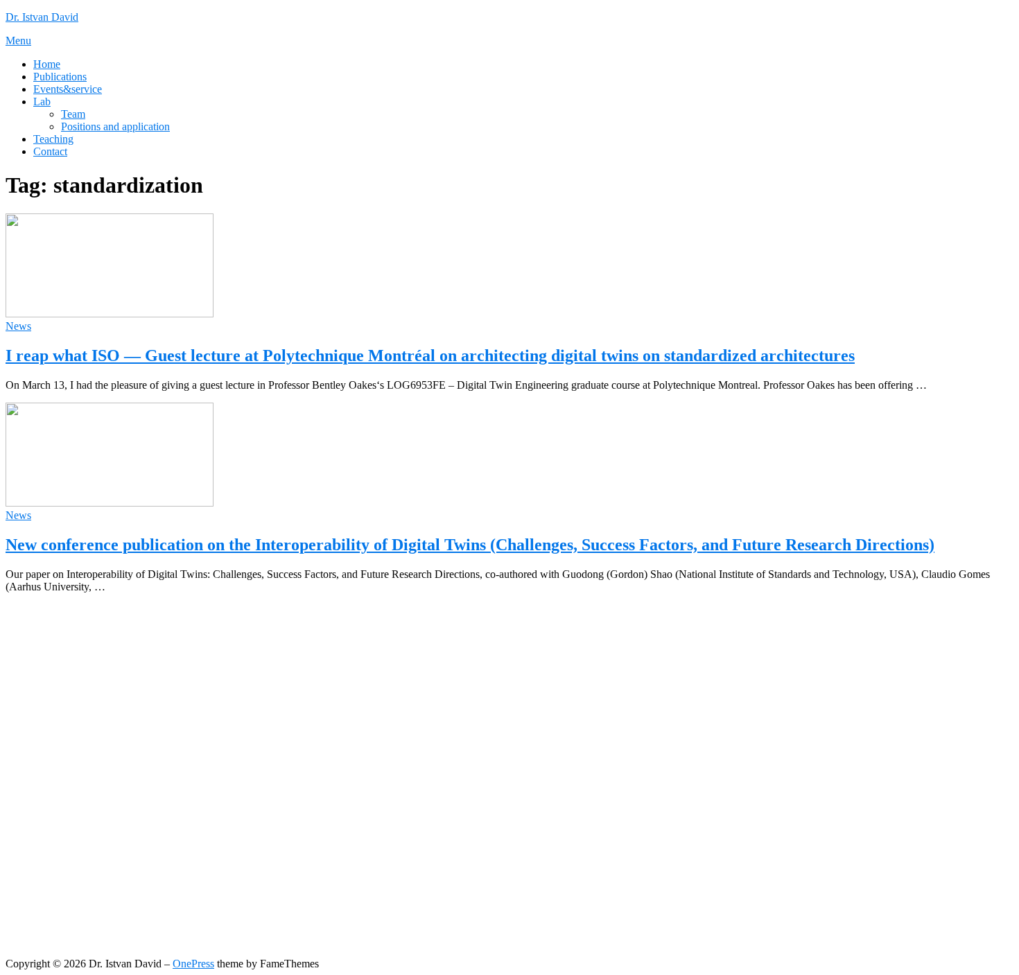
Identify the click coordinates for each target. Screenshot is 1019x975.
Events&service (67, 89)
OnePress (193, 963)
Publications (60, 76)
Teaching (53, 139)
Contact (50, 151)
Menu (18, 40)
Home (46, 64)
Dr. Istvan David (42, 17)
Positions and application (115, 126)
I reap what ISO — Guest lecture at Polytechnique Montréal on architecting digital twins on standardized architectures (430, 355)
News (18, 326)
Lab (42, 101)
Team (73, 114)
